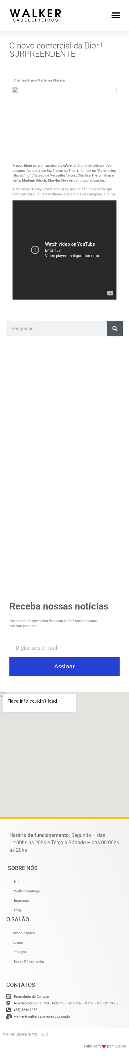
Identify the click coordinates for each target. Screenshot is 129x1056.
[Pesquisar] (115, 328)
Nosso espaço (24, 933)
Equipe (18, 943)
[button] (116, 15)
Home (18, 882)
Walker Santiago (27, 891)
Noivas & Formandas (29, 961)
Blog (17, 910)
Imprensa (21, 901)
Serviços (19, 952)
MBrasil (120, 1046)
